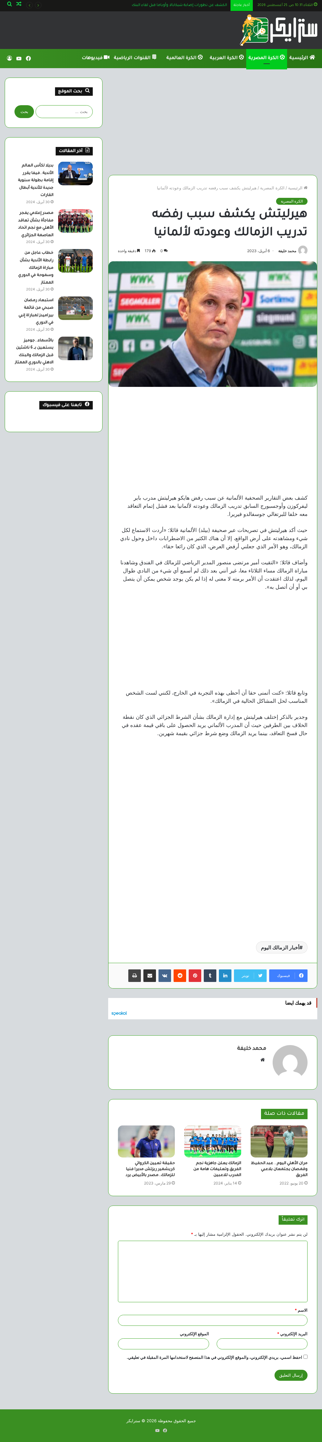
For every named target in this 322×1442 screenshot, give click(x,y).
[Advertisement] (212, 121)
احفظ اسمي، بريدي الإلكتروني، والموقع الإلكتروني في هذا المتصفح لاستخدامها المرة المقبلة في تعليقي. (214, 1357)
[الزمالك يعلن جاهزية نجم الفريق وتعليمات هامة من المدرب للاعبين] (212, 1141)
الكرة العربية (224, 58)
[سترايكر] (278, 30)
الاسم (301, 1310)
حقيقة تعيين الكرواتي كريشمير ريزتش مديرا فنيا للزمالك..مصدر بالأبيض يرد (150, 1169)
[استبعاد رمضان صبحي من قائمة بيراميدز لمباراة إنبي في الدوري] (75, 308)
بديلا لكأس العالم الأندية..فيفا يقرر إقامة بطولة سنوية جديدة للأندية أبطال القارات (35, 181)
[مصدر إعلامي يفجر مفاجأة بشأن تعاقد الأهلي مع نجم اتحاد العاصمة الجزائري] (75, 221)
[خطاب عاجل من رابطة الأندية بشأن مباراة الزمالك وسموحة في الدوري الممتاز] (75, 261)
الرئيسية (299, 58)
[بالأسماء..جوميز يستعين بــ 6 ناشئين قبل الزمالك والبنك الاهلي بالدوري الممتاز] (75, 348)
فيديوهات (93, 58)
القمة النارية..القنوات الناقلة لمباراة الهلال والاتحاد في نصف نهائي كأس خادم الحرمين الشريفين (148, 5)
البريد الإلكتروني (292, 1333)
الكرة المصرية (264, 58)
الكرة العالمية (182, 58)
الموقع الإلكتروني (194, 1333)
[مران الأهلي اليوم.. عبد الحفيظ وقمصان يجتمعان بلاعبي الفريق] (279, 1141)
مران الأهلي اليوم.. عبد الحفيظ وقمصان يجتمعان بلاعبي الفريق (279, 1169)
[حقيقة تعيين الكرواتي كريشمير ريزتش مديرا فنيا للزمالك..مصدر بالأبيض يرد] (146, 1141)
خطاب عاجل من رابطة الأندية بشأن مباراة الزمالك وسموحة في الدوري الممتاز (35, 268)
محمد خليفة (287, 250)
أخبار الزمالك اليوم (280, 947)
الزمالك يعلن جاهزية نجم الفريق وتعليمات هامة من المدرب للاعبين (217, 1169)
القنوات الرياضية (133, 58)
